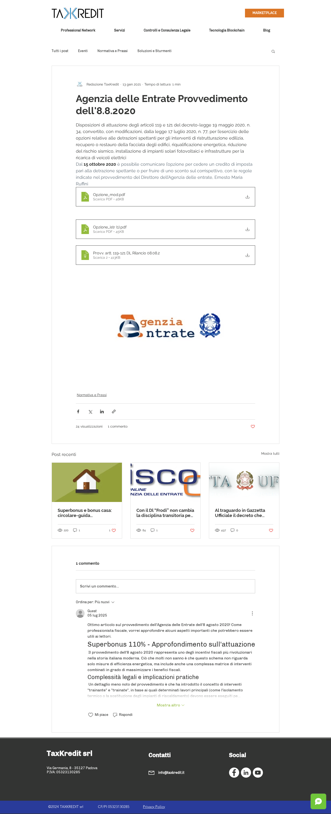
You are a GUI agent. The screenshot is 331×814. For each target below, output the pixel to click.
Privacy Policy (154, 806)
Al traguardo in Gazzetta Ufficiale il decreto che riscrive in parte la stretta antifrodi (241, 513)
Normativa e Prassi (112, 51)
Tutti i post (60, 51)
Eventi (83, 51)
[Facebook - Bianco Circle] (234, 772)
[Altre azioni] (252, 613)
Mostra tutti (270, 453)
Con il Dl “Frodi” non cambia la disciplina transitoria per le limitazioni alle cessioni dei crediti (165, 513)
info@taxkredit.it (171, 773)
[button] (273, 51)
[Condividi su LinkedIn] (102, 411)
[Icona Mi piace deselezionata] (90, 715)
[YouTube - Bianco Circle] (258, 772)
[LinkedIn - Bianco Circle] (246, 772)
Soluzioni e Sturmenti (154, 51)
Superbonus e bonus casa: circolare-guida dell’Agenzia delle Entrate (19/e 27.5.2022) (85, 513)
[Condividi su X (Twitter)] (90, 411)
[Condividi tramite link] (113, 411)
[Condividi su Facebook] (78, 411)
